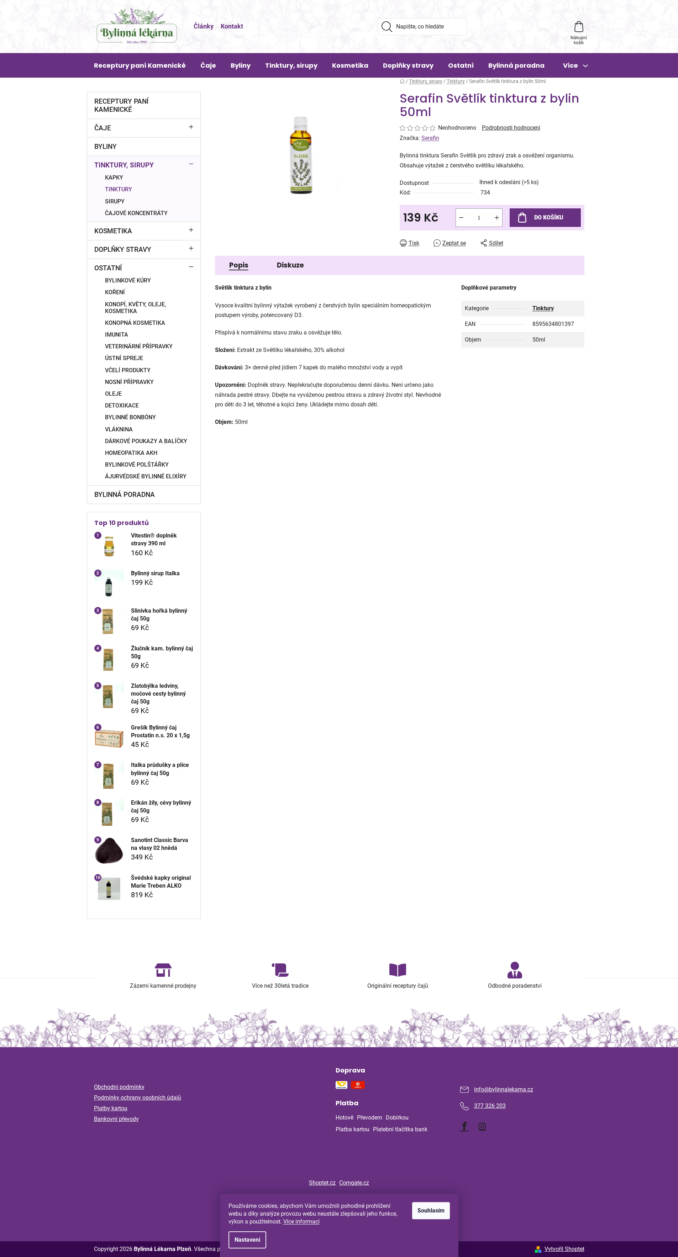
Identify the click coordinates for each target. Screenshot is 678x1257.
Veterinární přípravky (139, 346)
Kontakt (232, 26)
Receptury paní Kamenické (121, 105)
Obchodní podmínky (119, 1087)
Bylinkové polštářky (137, 464)
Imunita (116, 334)
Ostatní (108, 268)
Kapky (114, 177)
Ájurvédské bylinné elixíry (145, 476)
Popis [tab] (238, 265)
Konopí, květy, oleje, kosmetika (135, 308)
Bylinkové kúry (128, 280)
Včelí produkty (128, 370)
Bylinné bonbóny (130, 417)
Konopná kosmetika (135, 323)
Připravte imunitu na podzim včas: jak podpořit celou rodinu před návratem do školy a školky (264, 1092)
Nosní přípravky (129, 382)
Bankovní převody (116, 1119)
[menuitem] (140, 65)
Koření (115, 292)
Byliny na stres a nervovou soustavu (260, 1115)
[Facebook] (464, 1126)
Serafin (430, 138)
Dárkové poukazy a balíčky (146, 441)
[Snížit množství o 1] (461, 218)
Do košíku (548, 217)
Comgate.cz (354, 1182)
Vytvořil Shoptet (564, 1249)
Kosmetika (113, 231)
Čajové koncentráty (136, 213)
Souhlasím (431, 1210)
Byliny (105, 146)
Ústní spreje (124, 358)
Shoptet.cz (322, 1182)
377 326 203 (490, 1105)
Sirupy (115, 201)
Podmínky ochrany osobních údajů (137, 1097)
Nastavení (247, 1239)
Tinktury (118, 189)
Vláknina (119, 429)
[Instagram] (482, 1126)
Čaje (102, 128)
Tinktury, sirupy (124, 165)
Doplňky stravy (122, 249)
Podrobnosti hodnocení (511, 127)
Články (204, 26)
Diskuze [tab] (290, 265)
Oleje (113, 393)
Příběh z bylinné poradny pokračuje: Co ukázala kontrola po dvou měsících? (263, 1134)
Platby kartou (110, 1108)
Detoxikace (122, 405)
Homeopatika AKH (131, 453)
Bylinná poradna (124, 494)
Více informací (301, 1221)
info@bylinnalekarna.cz (503, 1089)
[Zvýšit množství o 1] (497, 218)
